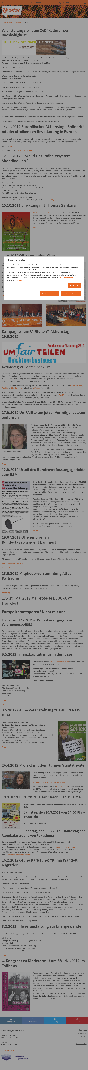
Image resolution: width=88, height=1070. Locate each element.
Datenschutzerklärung (68, 277)
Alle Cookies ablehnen (49, 294)
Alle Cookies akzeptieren (71, 294)
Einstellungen (74, 285)
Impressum (19, 280)
